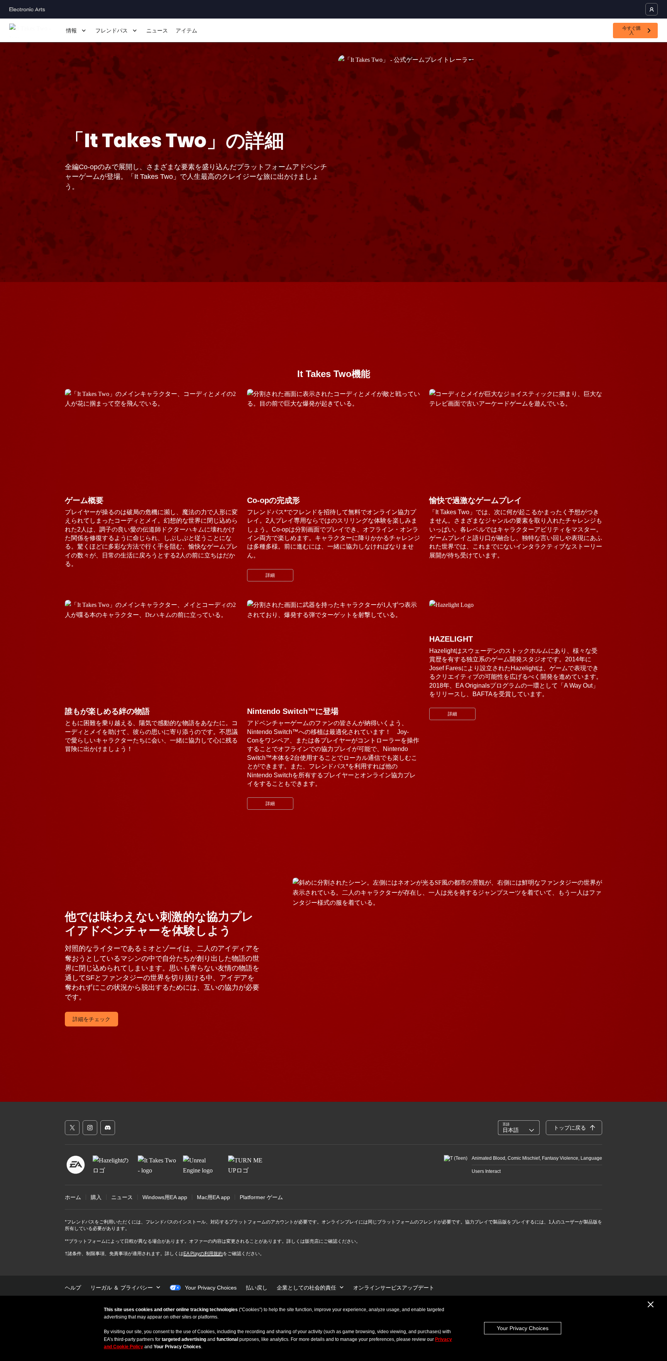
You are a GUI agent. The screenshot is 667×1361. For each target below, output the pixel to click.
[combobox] (519, 1127)
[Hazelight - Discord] (107, 1127)
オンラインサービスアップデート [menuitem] (393, 1287)
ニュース (157, 30)
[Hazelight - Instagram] (90, 1127)
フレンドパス (111, 30)
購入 (96, 1197)
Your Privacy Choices (522, 1328)
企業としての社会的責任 (306, 1287)
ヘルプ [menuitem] (73, 1287)
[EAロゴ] (75, 1165)
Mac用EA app (213, 1197)
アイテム (186, 30)
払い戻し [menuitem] (256, 1287)
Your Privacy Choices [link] (211, 1287)
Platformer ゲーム (261, 1197)
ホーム (73, 1197)
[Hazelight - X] (72, 1127)
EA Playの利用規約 (203, 1253)
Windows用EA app (164, 1197)
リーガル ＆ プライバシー (121, 1287)
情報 (71, 30)
